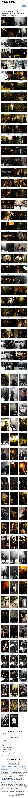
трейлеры (3, 766)
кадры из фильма (7, 747)
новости (9, 766)
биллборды (6, 745)
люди (2, 768)
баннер (5, 743)
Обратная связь (20, 794)
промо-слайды (6, 753)
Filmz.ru (21, 775)
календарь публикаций (21, 768)
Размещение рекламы (14, 795)
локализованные (7, 754)
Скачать (7, 26)
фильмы (15, 766)
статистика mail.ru (6, 769)
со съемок (5, 751)
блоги (25, 766)
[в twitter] (12, 763)
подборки (9, 768)
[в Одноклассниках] (18, 763)
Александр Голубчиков (7, 779)
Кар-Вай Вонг (6, 733)
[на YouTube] (15, 763)
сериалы (20, 766)
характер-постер (7, 749)
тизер (4, 740)
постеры (5, 742)
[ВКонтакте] (9, 763)
